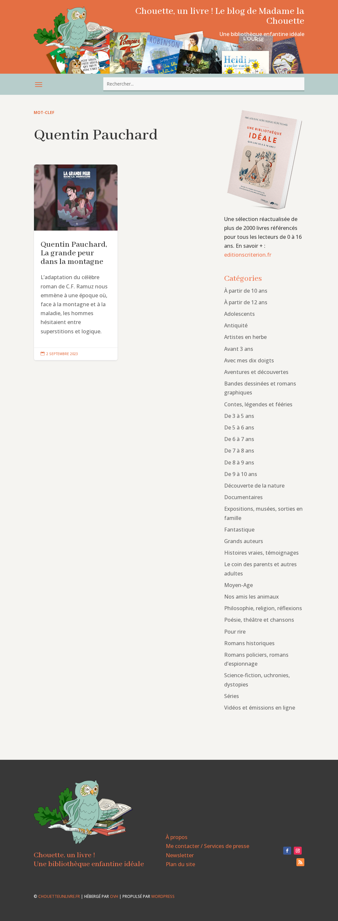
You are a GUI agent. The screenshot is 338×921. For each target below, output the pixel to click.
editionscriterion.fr (247, 254)
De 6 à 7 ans (239, 439)
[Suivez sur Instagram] (298, 851)
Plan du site (180, 864)
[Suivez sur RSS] (300, 862)
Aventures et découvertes (256, 372)
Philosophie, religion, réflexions (263, 608)
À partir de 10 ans (245, 290)
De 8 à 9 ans (239, 462)
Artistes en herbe (245, 337)
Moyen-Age (238, 585)
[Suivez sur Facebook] (287, 851)
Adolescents (239, 313)
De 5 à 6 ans (239, 427)
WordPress (163, 896)
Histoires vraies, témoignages (261, 552)
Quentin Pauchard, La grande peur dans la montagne (76, 262)
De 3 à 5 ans (239, 416)
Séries (231, 696)
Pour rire (235, 631)
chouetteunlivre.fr (59, 896)
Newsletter (180, 855)
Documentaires (243, 497)
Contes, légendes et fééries (258, 404)
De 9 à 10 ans (240, 474)
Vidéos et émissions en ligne (259, 707)
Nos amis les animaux (251, 596)
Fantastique (239, 529)
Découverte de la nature (254, 485)
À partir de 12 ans (245, 302)
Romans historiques (249, 643)
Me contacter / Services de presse (207, 846)
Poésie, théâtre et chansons (259, 619)
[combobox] (203, 83)
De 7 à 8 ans (239, 450)
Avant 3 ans (238, 348)
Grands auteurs (243, 541)
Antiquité (236, 325)
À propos (176, 837)
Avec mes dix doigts (249, 360)
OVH (114, 896)
